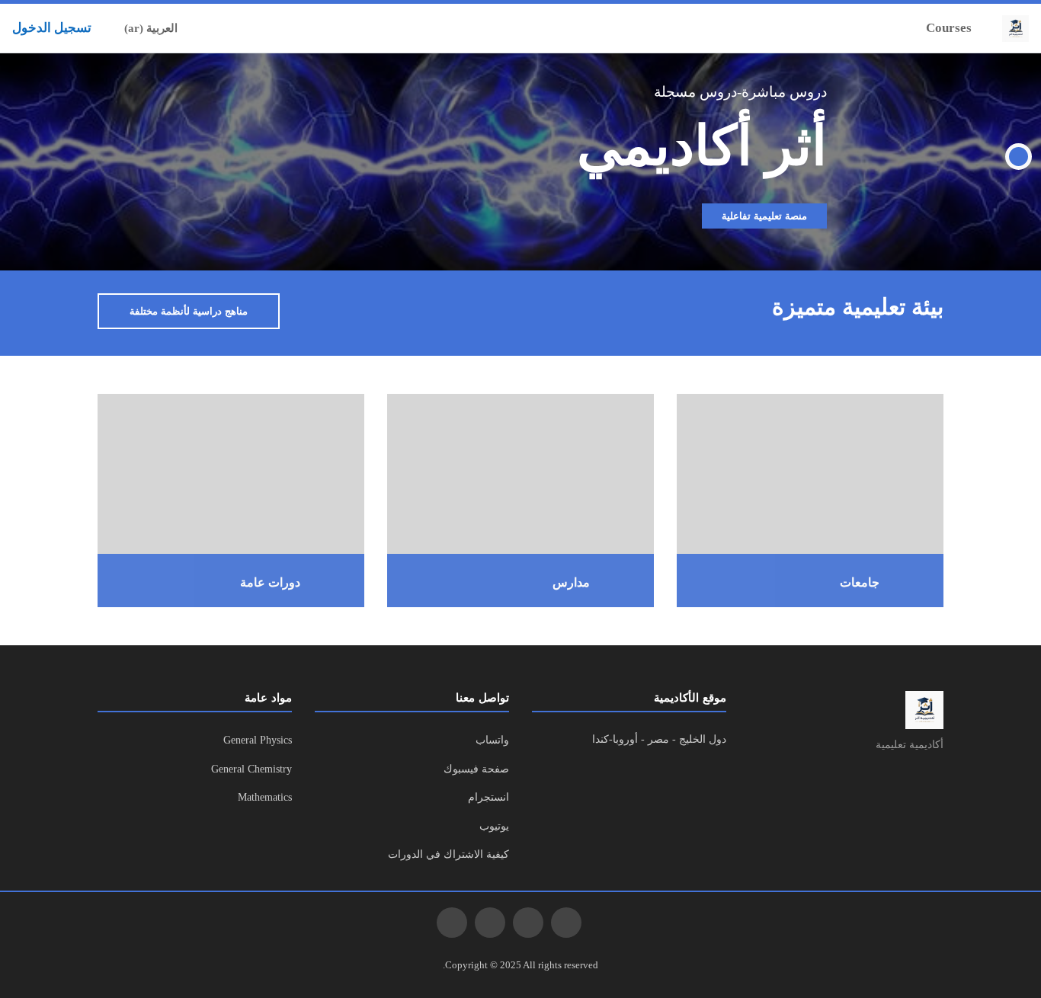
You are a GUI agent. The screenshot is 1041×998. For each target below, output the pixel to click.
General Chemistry (251, 769)
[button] (226, 28)
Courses (949, 28)
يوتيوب (494, 826)
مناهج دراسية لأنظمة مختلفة (189, 311)
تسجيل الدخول (51, 28)
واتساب (492, 740)
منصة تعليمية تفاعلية (764, 216)
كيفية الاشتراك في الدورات (448, 854)
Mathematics (265, 797)
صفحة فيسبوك (476, 769)
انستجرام (488, 797)
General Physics (257, 740)
